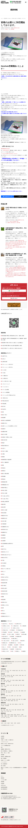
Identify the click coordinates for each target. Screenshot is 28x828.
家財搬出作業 (19, 267)
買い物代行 (4, 585)
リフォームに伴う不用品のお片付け (9, 395)
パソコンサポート (5, 386)
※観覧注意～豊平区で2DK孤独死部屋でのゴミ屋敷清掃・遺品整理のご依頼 (14, 339)
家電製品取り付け (5, 484)
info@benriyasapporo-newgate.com (9, 798)
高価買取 (24, 651)
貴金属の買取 (4, 582)
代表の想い (4, 409)
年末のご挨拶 (4, 493)
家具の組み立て (13, 222)
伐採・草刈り (22, 241)
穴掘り (3, 560)
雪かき (3, 610)
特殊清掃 (3, 537)
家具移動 (3, 476)
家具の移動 (24, 634)
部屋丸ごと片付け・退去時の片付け (7, 743)
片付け (20, 642)
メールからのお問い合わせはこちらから (9, 153)
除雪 (3, 607)
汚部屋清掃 (4, 523)
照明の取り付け (5, 529)
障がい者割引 (3, 765)
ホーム (2, 18)
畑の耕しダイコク (5, 551)
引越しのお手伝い (15, 640)
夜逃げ (3, 442)
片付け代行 (11, 275)
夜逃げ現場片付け (5, 445)
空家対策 (19, 244)
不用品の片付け (5, 630)
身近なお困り (9, 245)
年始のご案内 (4, 490)
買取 (21, 647)
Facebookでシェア (8, 196)
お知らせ (9, 18)
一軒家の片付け (5, 398)
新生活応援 (14, 268)
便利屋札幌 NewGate (5, 148)
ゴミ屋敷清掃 (23, 625)
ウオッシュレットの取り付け (7, 364)
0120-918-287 (6, 150)
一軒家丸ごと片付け (15, 628)
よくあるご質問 (3, 779)
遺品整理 (3, 599)
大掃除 (3, 453)
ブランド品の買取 (5, 389)
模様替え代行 (4, 518)
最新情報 (5, 18)
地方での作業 (4, 434)
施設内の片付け (5, 515)
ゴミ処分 (3, 372)
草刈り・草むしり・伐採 (5, 752)
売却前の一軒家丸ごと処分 (7, 437)
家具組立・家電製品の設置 (5, 756)
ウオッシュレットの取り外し (7, 367)
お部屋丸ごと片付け (6, 625)
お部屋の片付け (10, 272)
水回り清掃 (4, 521)
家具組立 (14, 221)
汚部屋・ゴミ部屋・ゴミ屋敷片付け (7, 739)
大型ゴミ (3, 448)
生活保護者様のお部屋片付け (7, 543)
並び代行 (3, 406)
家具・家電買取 (3, 758)
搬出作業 (10, 268)
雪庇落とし (4, 613)
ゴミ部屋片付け (5, 378)
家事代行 (3, 470)
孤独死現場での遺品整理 (6, 459)
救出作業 (3, 507)
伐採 (19, 241)
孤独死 (3, 456)
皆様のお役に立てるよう (6, 554)
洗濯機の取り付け (5, 526)
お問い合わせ (14, 298)
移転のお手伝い (5, 557)
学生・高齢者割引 (5, 462)
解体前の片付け (5, 579)
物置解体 (3, 535)
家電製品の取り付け (6, 638)
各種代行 (9, 222)
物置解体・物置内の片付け (5, 749)
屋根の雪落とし (5, 487)
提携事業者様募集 (4, 787)
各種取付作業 (4, 431)
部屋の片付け (4, 602)
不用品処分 (13, 630)
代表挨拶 (2, 783)
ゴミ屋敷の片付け (15, 625)
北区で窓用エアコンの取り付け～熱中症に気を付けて (12, 348)
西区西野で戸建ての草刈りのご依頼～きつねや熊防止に (12, 342)
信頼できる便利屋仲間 (6, 420)
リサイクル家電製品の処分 (5, 745)
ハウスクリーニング (16, 272)
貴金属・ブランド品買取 (5, 760)
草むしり (23, 244)
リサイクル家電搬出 (6, 392)
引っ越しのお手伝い (22, 274)
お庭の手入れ (12, 241)
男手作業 (18, 222)
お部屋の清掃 (4, 361)
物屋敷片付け (4, 532)
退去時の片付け (18, 270)
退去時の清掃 (13, 270)
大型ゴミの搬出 (5, 451)
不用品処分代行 (20, 630)
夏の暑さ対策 (14, 243)
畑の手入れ (23, 243)
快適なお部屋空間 (5, 501)
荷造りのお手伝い (5, 577)
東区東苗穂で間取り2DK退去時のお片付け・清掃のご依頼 (13, 335)
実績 (17, 243)
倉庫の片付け (4, 423)
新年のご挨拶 (4, 509)
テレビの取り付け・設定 (6, 381)
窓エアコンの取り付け (6, 568)
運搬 (3, 596)
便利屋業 (12, 29)
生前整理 (18, 268)
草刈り (11, 248)
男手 (17, 221)
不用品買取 (4, 403)
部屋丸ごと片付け (5, 605)
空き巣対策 (16, 244)
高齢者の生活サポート (16, 245)
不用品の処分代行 (5, 400)
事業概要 (2, 781)
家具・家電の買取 (5, 473)
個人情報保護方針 (4, 789)
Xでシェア (21, 196)
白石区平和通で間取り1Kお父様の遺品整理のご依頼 (12, 345)
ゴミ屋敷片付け (5, 375)
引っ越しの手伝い (5, 498)
